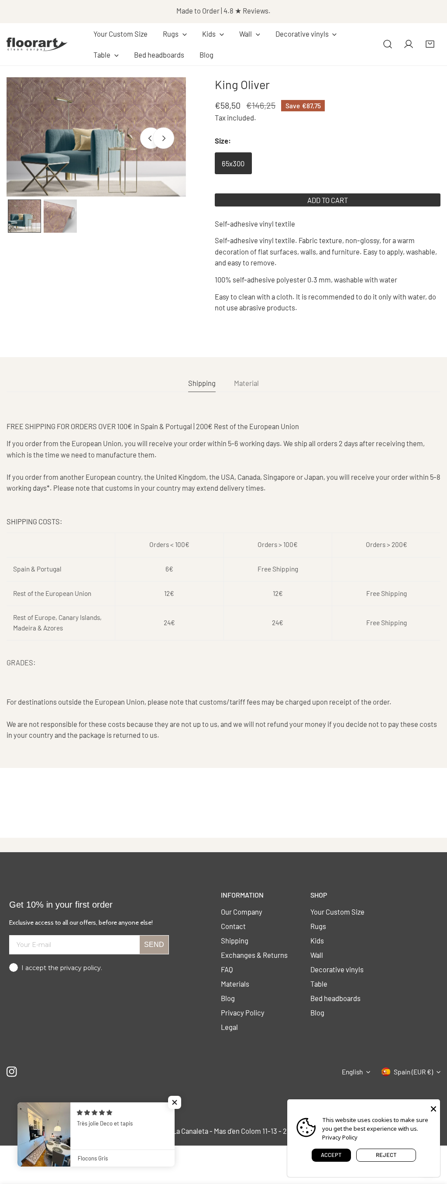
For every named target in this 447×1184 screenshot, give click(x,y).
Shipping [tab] (202, 383)
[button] (174, 34)
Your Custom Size (337, 911)
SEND (154, 944)
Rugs (318, 926)
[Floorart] (37, 44)
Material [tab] (246, 383)
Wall (316, 954)
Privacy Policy (243, 1012)
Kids (317, 940)
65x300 (233, 163)
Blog (228, 998)
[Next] (163, 137)
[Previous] (150, 137)
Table (318, 983)
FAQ (227, 969)
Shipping (234, 940)
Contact (233, 926)
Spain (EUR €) (413, 1072)
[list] (96, 136)
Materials (235, 983)
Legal (229, 1026)
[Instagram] (12, 1072)
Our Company (241, 911)
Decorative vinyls (337, 969)
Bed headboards (335, 998)
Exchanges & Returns (254, 954)
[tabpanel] (223, 580)
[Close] (433, 1108)
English (352, 1072)
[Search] (387, 44)
